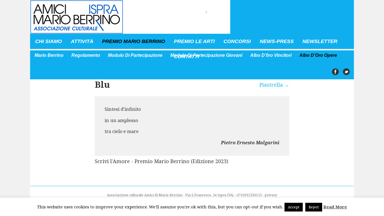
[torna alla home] (130, 17)
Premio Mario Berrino (133, 41)
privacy (271, 195)
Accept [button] (293, 207)
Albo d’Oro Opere (318, 55)
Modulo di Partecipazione (135, 55)
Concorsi (237, 41)
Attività (82, 41)
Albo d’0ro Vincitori (271, 55)
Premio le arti (194, 41)
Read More (335, 207)
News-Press (277, 41)
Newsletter (319, 41)
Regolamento (85, 55)
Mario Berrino (49, 55)
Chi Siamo (48, 41)
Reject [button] (314, 207)
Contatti (186, 56)
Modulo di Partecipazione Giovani (206, 55)
